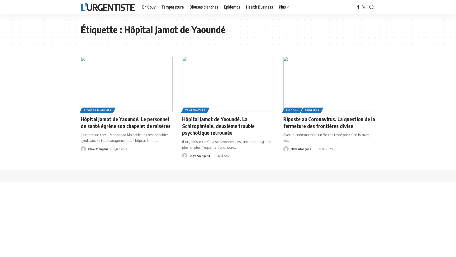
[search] (371, 7)
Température (195, 110)
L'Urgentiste (108, 7)
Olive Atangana (98, 149)
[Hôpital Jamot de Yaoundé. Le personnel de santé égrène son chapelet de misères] (127, 84)
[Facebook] (358, 7)
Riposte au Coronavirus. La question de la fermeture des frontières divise (329, 122)
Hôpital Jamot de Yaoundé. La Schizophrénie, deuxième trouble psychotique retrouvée (218, 126)
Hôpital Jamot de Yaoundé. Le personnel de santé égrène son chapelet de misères (126, 122)
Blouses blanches (97, 110)
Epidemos (312, 110)
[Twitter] (364, 7)
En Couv (292, 110)
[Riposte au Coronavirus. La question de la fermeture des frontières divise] (329, 84)
